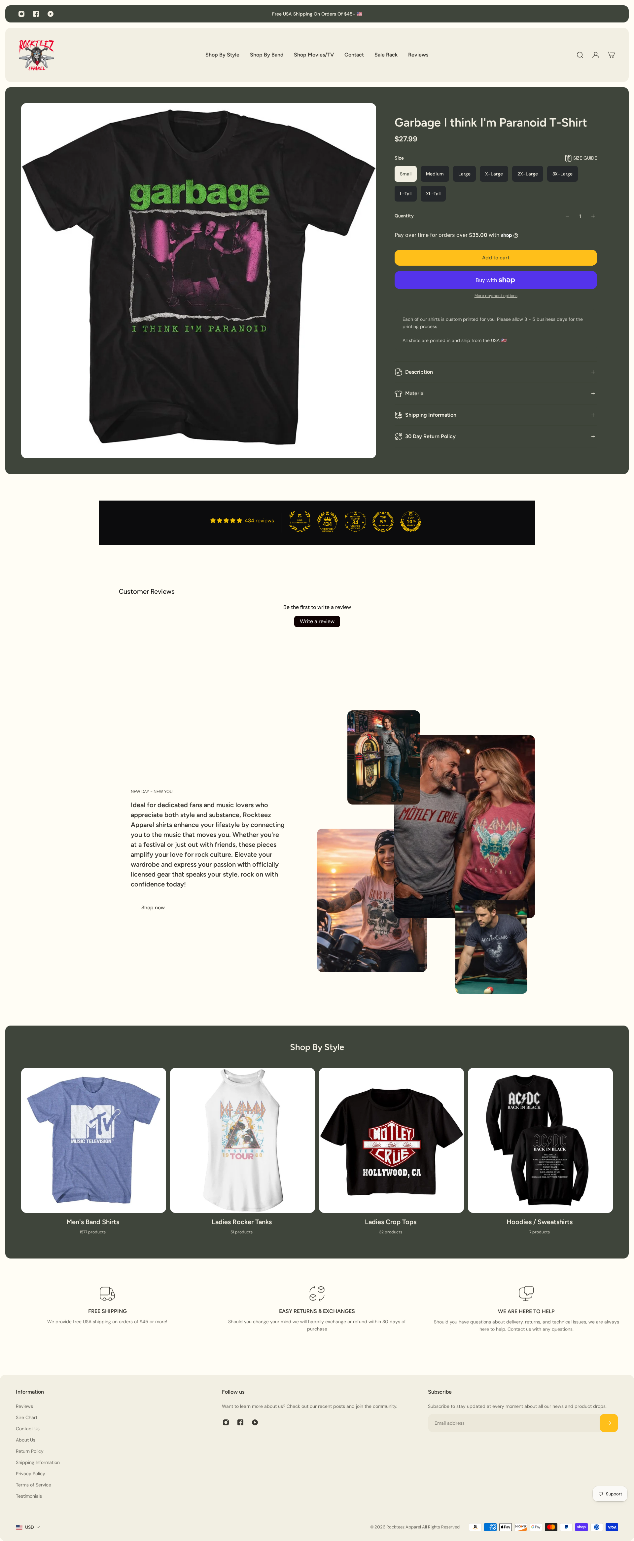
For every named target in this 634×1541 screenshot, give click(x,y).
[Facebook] (36, 14)
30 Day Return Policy (430, 436)
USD (29, 1527)
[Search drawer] (580, 55)
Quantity (404, 216)
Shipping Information (430, 415)
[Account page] (596, 55)
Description (419, 372)
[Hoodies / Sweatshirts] (540, 1155)
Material (415, 393)
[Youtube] (50, 14)
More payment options (496, 295)
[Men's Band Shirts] (93, 1155)
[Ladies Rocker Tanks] (242, 1155)
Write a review (317, 621)
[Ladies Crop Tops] (391, 1155)
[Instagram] (21, 14)
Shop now (153, 907)
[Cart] (611, 55)
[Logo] (36, 55)
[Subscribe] (609, 1423)
